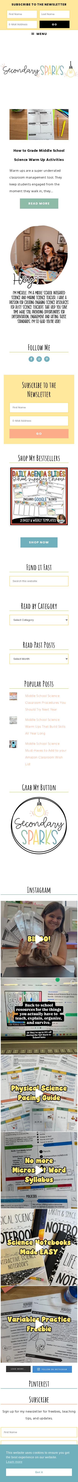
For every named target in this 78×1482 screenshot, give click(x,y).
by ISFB (63, 522)
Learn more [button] (14, 1461)
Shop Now (39, 542)
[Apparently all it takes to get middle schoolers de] (39, 939)
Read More (39, 203)
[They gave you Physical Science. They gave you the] (39, 1093)
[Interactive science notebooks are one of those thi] (39, 1247)
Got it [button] (39, 1472)
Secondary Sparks (39, 70)
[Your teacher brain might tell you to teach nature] (39, 1324)
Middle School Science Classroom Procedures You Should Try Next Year (45, 702)
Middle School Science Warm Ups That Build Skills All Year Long (45, 726)
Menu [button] (42, 34)
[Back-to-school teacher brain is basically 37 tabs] (39, 1016)
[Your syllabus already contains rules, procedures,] (39, 1170)
